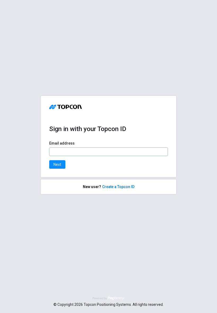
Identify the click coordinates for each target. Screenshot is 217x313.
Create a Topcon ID (118, 187)
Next (57, 164)
